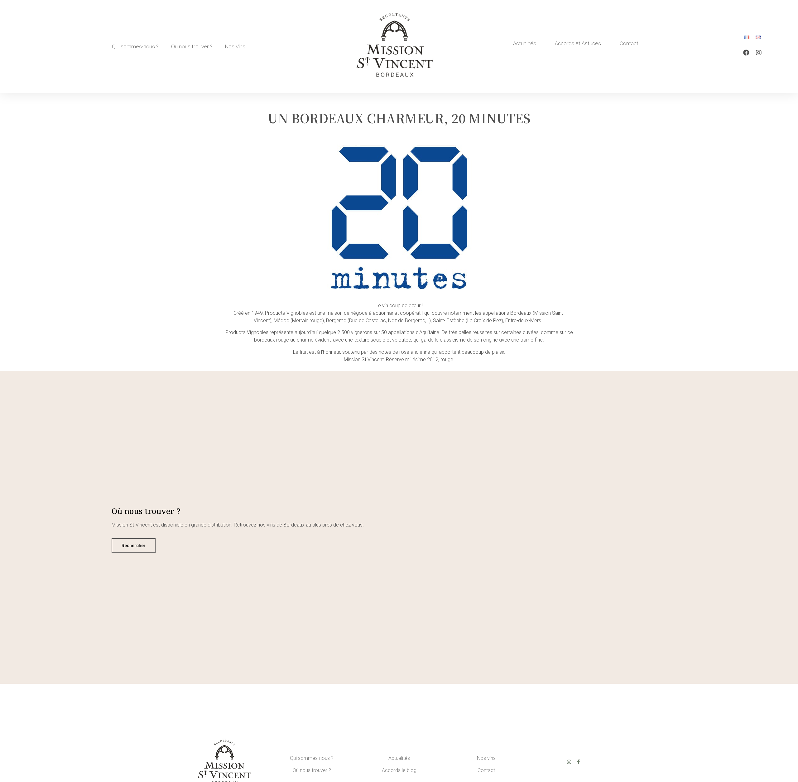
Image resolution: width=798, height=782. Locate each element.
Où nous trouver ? (192, 46)
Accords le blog (399, 770)
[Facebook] (746, 52)
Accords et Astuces (578, 43)
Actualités (524, 43)
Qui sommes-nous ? (135, 46)
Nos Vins (235, 46)
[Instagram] (758, 52)
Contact (629, 43)
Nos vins (486, 758)
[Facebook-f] (578, 762)
